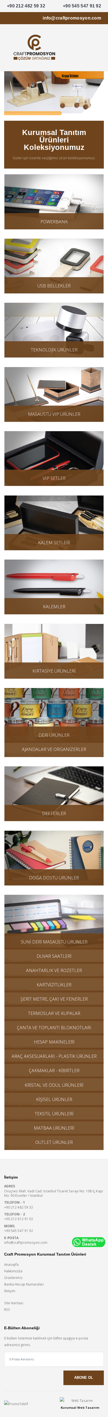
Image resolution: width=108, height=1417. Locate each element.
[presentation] (8, 93)
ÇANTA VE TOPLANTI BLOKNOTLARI (54, 1028)
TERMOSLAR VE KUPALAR (54, 1013)
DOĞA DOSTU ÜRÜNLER (54, 878)
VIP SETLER (54, 478)
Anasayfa (11, 1264)
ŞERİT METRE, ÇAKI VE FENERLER (54, 999)
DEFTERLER (54, 813)
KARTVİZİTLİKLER (54, 985)
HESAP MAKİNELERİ (54, 1042)
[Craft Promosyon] (54, 93)
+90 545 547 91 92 (82, 6)
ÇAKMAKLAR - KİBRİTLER (54, 1070)
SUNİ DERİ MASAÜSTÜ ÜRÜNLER (54, 942)
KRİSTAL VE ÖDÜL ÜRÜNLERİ (54, 1085)
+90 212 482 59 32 (26, 6)
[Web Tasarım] (80, 1400)
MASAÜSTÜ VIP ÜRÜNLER (54, 414)
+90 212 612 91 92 (18, 1219)
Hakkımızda (13, 1271)
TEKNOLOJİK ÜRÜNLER (54, 350)
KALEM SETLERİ (54, 543)
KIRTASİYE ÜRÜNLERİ (54, 671)
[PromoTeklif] (24, 1404)
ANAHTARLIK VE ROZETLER (54, 970)
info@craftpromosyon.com (72, 18)
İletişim (9, 1291)
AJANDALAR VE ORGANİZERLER (54, 749)
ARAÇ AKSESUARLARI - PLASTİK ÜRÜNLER (54, 1056)
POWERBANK (54, 222)
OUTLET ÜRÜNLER (54, 1142)
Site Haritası (13, 1303)
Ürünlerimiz (13, 1277)
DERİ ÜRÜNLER (54, 735)
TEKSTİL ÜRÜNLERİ (54, 1114)
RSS (7, 1309)
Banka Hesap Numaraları (24, 1284)
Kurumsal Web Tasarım (80, 1407)
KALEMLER (54, 607)
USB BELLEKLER (54, 286)
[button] (97, 49)
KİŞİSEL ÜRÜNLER (54, 1099)
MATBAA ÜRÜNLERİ (54, 1128)
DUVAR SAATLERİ (54, 956)
